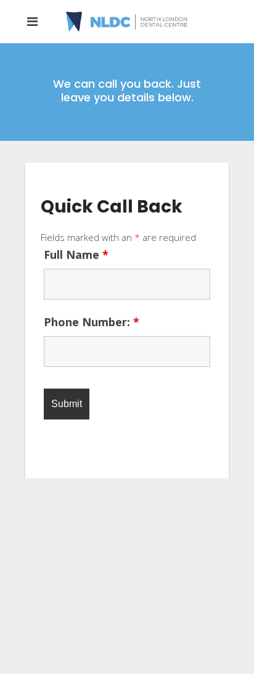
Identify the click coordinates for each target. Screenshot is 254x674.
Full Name (76, 254)
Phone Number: (91, 321)
